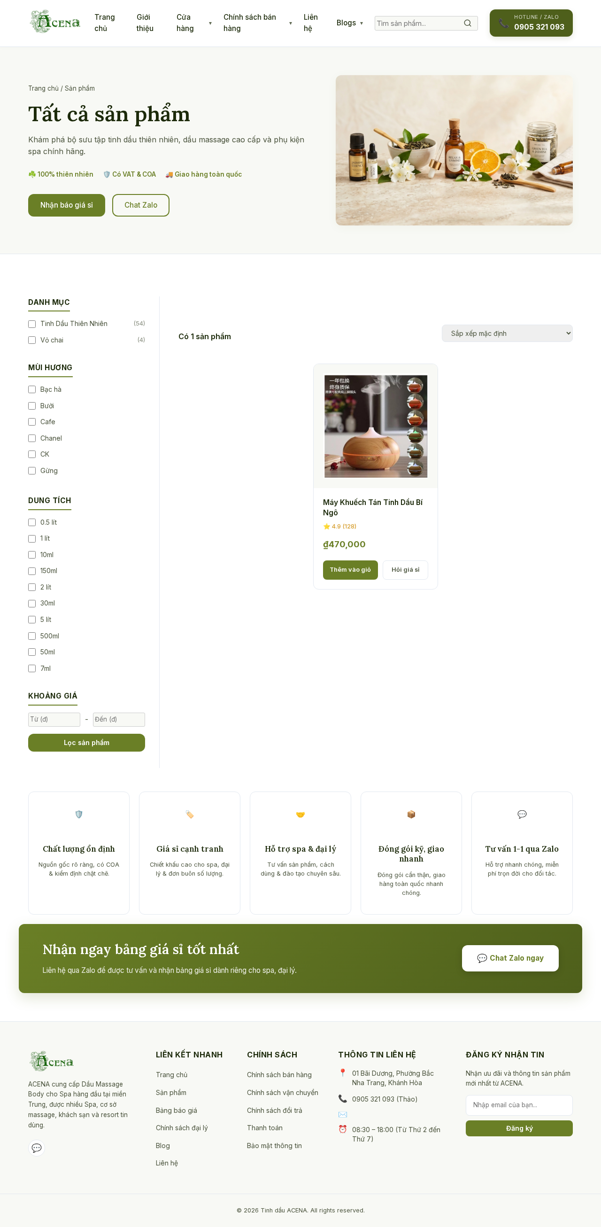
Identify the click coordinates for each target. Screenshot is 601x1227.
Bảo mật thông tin (274, 1145)
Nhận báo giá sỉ (66, 205)
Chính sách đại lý (182, 1128)
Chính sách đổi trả (274, 1110)
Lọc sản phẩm (86, 742)
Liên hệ (311, 23)
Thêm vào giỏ (350, 569)
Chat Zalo (140, 205)
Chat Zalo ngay (510, 958)
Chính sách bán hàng (249, 23)
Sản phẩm (171, 1092)
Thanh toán (265, 1128)
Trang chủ (104, 23)
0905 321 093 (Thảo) (385, 1099)
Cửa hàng (185, 23)
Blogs (346, 22)
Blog (163, 1145)
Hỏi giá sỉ (405, 569)
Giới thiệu (145, 23)
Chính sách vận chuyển (282, 1092)
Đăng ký (519, 1128)
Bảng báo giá (176, 1110)
